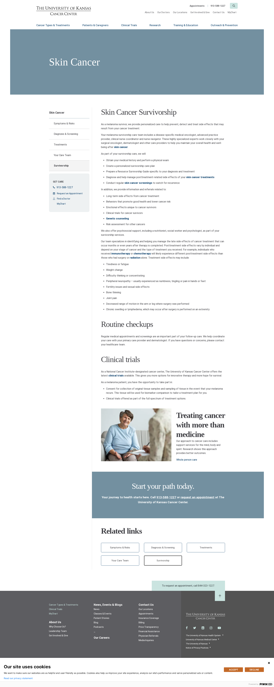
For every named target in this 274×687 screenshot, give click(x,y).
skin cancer (121, 147)
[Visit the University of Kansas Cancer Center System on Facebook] (187, 628)
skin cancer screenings (138, 182)
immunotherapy (121, 253)
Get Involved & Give (200, 12)
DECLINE (254, 669)
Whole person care (186, 459)
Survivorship (61, 165)
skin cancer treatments (200, 177)
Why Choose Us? (57, 626)
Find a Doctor (63, 198)
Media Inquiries (146, 640)
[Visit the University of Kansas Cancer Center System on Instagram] (211, 628)
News (96, 609)
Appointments (197, 6)
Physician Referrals (148, 636)
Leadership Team (58, 631)
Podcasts (99, 627)
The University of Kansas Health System (203, 635)
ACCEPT (233, 669)
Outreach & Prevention (224, 25)
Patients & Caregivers (95, 25)
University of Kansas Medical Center (201, 640)
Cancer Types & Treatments (53, 25)
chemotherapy (142, 253)
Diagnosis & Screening (66, 133)
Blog (96, 622)
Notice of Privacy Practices (197, 648)
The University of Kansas (197, 644)
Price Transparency (149, 627)
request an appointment (197, 497)
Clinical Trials (129, 25)
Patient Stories (101, 618)
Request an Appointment (70, 193)
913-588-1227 (218, 6)
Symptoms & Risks (64, 123)
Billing (141, 622)
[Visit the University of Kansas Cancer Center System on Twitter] (194, 628)
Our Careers (102, 637)
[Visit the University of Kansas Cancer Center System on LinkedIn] (203, 628)
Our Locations (180, 12)
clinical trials (116, 375)
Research (155, 25)
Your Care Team (62, 155)
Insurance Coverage (149, 618)
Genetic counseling (117, 218)
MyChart (232, 12)
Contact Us (219, 12)
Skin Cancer (56, 112)
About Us (149, 12)
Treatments (60, 144)
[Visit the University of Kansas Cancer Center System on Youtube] (219, 628)
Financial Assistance (149, 631)
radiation (135, 257)
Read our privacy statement (18, 678)
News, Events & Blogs (108, 604)
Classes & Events (102, 613)
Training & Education (185, 25)
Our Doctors (163, 12)
